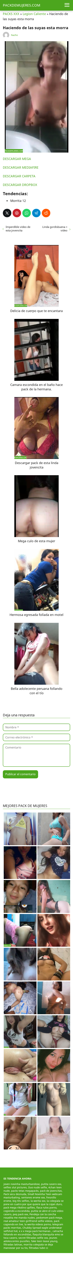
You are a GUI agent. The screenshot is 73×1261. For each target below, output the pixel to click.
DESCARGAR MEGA (17, 159)
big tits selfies (21, 1200)
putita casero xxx (51, 1184)
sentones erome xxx (33, 1197)
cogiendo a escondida (17, 1211)
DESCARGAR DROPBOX (20, 185)
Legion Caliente (34, 14)
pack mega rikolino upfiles (19, 1207)
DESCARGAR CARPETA (19, 176)
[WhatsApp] (26, 213)
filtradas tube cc (38, 1248)
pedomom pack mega (49, 1217)
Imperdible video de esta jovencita (18, 228)
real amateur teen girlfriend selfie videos (28, 1221)
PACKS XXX (11, 14)
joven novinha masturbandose (22, 1184)
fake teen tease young (44, 1241)
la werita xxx (38, 1200)
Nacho (14, 35)
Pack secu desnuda (15, 1194)
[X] (7, 213)
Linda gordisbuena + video (54, 228)
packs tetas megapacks (25, 1190)
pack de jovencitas (51, 1190)
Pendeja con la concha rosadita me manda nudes (30, 1216)
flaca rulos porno (46, 1207)
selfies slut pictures (15, 1187)
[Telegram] (36, 213)
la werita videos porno (37, 1224)
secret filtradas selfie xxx (33, 1237)
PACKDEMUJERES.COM (21, 5)
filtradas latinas (13, 1244)
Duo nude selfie (37, 1187)
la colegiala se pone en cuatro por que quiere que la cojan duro (34, 1202)
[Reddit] (46, 213)
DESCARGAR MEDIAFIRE (20, 167)
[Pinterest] (17, 213)
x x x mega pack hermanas (35, 1231)
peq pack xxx (20, 1214)
